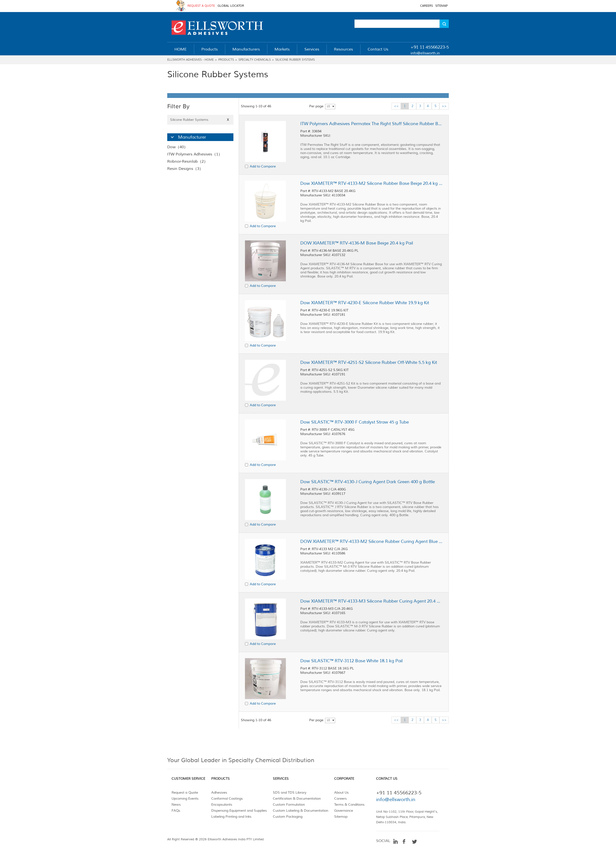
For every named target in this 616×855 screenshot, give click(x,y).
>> (444, 106)
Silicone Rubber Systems (295, 60)
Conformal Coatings (227, 799)
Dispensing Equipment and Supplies (239, 811)
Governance (343, 811)
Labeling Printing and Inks (231, 817)
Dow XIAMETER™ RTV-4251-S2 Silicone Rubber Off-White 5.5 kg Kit (368, 362)
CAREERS (426, 6)
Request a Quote (185, 793)
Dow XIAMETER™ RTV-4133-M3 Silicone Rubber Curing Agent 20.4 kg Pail (371, 601)
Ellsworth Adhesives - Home (190, 60)
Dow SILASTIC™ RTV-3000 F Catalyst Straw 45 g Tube (354, 422)
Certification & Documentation (297, 799)
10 (328, 106)
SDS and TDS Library (289, 793)
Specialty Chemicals (254, 60)
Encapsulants (221, 805)
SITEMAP (441, 6)
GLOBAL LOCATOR (231, 6)
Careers (340, 799)
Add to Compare (263, 166)
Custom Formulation (289, 805)
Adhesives (219, 793)
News (176, 805)
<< (396, 106)
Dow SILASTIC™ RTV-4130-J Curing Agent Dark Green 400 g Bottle (367, 481)
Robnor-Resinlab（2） (187, 161)
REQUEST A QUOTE (201, 6)
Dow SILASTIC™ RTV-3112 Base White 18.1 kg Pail (351, 660)
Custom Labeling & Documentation (300, 811)
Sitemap (340, 817)
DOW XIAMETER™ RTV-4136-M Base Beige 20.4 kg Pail (356, 243)
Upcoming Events (185, 799)
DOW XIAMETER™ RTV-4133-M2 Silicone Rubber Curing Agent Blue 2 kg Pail (371, 541)
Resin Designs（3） (185, 168)
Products (226, 60)
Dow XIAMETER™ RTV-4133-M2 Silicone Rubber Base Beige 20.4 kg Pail (371, 183)
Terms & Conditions (349, 805)
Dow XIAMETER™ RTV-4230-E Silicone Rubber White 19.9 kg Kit (364, 302)
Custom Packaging (287, 817)
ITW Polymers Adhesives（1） (194, 154)
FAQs (176, 811)
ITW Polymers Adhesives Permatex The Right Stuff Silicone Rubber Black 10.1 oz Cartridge (371, 123)
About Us (341, 793)
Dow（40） (177, 147)
